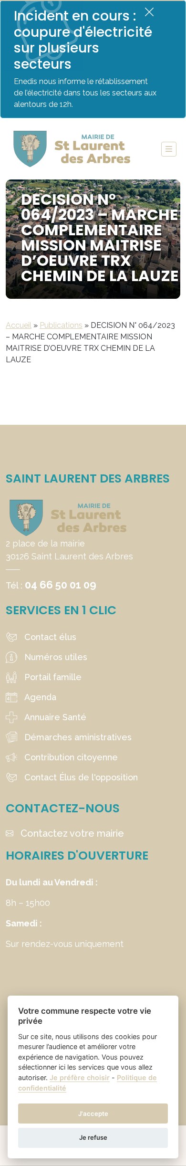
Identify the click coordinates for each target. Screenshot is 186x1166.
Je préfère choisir (80, 1077)
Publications (61, 325)
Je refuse (93, 1137)
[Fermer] (149, 12)
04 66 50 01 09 (60, 584)
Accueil (18, 325)
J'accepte (93, 1113)
